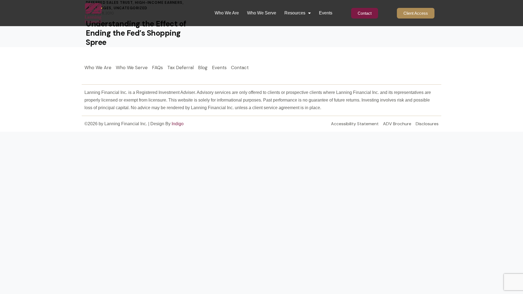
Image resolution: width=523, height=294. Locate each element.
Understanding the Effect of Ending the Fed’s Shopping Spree (136, 33)
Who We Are (227, 13)
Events (325, 13)
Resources (294, 13)
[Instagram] (420, 69)
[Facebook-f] (408, 69)
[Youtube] (433, 69)
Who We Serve (261, 13)
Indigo (178, 123)
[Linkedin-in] (396, 69)
